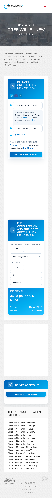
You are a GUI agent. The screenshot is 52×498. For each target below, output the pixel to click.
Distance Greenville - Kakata (20, 429)
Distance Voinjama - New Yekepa (23, 462)
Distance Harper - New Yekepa (21, 459)
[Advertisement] (26, 189)
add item (21, 135)
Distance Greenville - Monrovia (21, 423)
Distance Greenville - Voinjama (21, 438)
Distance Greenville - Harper (20, 435)
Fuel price (15, 263)
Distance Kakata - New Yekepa (22, 453)
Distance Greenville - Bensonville (23, 432)
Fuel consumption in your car (25, 244)
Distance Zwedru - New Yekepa (22, 468)
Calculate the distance (26, 154)
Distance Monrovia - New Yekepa (23, 447)
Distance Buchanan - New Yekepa (23, 465)
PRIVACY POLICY (28, 489)
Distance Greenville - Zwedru (21, 444)
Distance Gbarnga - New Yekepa (22, 450)
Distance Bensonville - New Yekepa (24, 456)
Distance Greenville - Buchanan (22, 441)
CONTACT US (28, 492)
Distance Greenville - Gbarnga (21, 426)
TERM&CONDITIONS (28, 486)
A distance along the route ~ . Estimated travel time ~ (27, 118)
